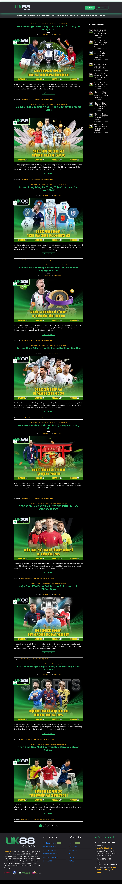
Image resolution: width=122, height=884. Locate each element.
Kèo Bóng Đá (45, 15)
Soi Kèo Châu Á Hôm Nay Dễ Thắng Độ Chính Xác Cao (49, 348)
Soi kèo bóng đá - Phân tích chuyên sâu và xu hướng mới (48, 23)
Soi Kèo (55, 15)
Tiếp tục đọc (48, 93)
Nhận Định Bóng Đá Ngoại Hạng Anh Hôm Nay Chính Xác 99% (101, 116)
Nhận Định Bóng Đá (89, 15)
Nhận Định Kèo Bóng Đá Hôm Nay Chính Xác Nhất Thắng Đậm (100, 105)
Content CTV (58, 34)
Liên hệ (102, 15)
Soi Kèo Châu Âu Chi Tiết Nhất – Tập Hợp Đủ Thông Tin (101, 84)
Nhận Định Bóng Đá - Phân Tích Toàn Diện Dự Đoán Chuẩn (49, 503)
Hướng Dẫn (33, 15)
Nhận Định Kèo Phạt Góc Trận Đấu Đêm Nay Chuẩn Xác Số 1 (101, 127)
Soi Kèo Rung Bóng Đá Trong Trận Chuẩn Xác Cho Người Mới (101, 54)
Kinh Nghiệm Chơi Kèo (69, 15)
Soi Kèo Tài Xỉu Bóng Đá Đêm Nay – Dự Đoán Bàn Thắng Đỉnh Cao (100, 65)
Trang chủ (21, 15)
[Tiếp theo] (56, 825)
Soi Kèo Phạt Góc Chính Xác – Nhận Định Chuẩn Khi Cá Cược (101, 43)
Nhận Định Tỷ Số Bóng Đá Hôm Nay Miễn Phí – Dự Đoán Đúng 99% (101, 94)
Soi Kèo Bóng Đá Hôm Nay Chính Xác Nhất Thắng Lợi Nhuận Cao (101, 32)
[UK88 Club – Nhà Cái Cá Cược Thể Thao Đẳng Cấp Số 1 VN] (23, 7)
